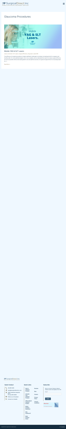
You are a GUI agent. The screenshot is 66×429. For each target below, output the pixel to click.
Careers (36, 394)
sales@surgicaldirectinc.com (14, 390)
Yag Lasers (30, 53)
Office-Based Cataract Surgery (28, 402)
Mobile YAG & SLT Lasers (14, 51)
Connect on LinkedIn (12, 399)
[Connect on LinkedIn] (6, 399)
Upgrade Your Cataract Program (27, 395)
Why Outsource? (28, 412)
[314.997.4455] (6, 388)
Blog (35, 391)
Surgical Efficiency (23, 53)
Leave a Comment (8, 53)
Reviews (36, 388)
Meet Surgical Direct (27, 417)
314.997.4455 (11, 388)
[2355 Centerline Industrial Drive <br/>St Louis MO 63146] (6, 392)
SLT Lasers (15, 53)
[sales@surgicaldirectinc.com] (6, 390)
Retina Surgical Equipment (27, 408)
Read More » (7, 64)
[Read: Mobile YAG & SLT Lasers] (33, 36)
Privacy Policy (36, 398)
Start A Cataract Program (27, 390)
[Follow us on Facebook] (6, 396)
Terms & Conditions (36, 402)
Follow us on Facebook (13, 396)
